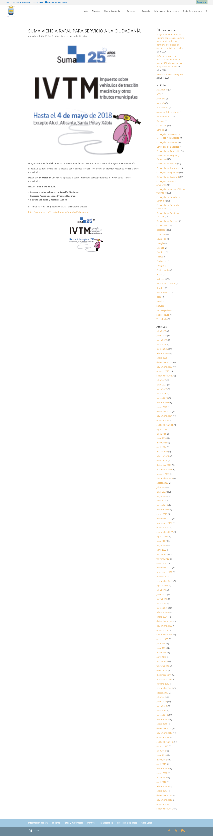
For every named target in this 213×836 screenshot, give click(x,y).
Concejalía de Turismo (167, 221)
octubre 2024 (162, 420)
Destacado (161, 229)
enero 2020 (161, 670)
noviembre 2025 (164, 366)
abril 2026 (161, 344)
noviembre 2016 (164, 799)
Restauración (162, 292)
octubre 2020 (162, 630)
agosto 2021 (162, 585)
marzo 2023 (162, 505)
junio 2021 (161, 594)
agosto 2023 (162, 482)
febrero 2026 (162, 353)
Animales (160, 98)
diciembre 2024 (164, 411)
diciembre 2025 (164, 362)
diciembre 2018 (164, 728)
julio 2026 (161, 331)
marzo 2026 (162, 348)
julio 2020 (161, 643)
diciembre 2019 (164, 674)
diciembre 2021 (164, 567)
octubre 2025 (162, 371)
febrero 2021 (162, 612)
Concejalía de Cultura (166, 142)
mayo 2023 (161, 496)
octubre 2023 (162, 474)
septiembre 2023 (164, 478)
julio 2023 (161, 487)
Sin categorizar (163, 310)
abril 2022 (161, 549)
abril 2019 (161, 710)
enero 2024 (161, 460)
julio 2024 (161, 433)
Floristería (161, 261)
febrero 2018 (162, 768)
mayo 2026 (161, 340)
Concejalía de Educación (168, 151)
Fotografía (161, 265)
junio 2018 (161, 755)
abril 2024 (161, 447)
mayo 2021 (161, 599)
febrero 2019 (162, 719)
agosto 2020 (162, 639)
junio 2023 (161, 491)
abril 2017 (161, 782)
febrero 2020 (162, 666)
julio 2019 (161, 697)
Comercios (161, 125)
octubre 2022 (162, 527)
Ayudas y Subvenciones (167, 112)
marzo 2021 (162, 608)
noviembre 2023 (164, 469)
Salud (159, 301)
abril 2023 (161, 500)
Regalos (160, 288)
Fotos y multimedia (73, 822)
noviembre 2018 (164, 732)
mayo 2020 (161, 652)
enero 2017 (161, 790)
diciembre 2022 (164, 518)
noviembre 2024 (164, 415)
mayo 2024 (161, 442)
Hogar (159, 274)
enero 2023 (161, 514)
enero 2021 (161, 616)
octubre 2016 (162, 804)
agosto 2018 (162, 746)
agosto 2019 (162, 692)
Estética (160, 252)
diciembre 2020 (164, 621)
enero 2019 (161, 723)
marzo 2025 (162, 398)
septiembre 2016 (164, 808)
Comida (160, 129)
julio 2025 (161, 380)
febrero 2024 (162, 456)
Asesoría (160, 103)
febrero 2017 (162, 786)
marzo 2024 (162, 451)
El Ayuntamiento (112, 11)
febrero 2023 (162, 509)
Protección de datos (127, 822)
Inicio (85, 11)
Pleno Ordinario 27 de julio (169, 74)
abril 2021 (161, 603)
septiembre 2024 (164, 424)
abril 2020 (161, 657)
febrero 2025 (162, 402)
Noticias (96, 11)
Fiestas (159, 256)
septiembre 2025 (164, 375)
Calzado (160, 121)
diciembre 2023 (164, 465)
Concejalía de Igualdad (167, 172)
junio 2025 (161, 384)
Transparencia (106, 822)
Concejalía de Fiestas (166, 163)
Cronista (146, 11)
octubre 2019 (162, 683)
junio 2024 (161, 438)
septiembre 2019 (164, 688)
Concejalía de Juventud (167, 177)
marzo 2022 (162, 554)
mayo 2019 (161, 706)
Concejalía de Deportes (167, 146)
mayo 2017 (161, 777)
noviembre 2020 (164, 625)
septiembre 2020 (164, 634)
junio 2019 (161, 701)
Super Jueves (162, 314)
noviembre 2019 (164, 679)
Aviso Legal (146, 822)
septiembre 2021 (164, 581)
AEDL (158, 94)
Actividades (162, 89)
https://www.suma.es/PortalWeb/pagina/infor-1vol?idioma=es (58, 212)
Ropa (158, 296)
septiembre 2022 (164, 532)
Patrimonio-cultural (165, 283)
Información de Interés (165, 11)
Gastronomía (162, 270)
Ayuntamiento (163, 116)
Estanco (160, 247)
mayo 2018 (161, 759)
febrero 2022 (162, 558)
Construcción (162, 225)
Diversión (161, 234)
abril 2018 (161, 764)
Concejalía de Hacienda (66, 36)
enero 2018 (161, 773)
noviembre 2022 (164, 523)
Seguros (160, 305)
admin (35, 36)
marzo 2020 (162, 661)
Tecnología (161, 319)
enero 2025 (161, 407)
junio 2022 (161, 541)
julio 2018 (161, 750)
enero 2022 (161, 563)
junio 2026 (161, 335)
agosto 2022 (162, 536)
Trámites (91, 822)
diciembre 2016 (164, 795)
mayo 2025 (161, 389)
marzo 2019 (162, 715)
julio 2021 (161, 590)
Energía (160, 243)
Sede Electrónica (191, 11)
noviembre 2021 (164, 572)
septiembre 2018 (164, 741)
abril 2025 (161, 393)
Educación (161, 238)
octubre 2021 (162, 576)
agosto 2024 (162, 429)
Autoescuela (162, 107)
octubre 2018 (162, 737)
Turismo (131, 11)
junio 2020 (161, 648)
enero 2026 (161, 357)
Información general (38, 822)
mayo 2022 (161, 545)
